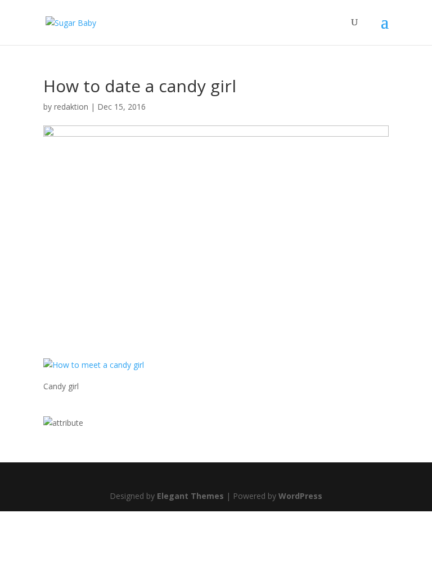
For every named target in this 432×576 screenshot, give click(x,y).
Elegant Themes (190, 495)
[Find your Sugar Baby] (63, 422)
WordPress (300, 495)
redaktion (71, 106)
